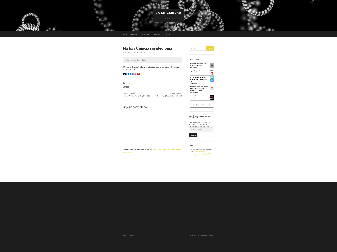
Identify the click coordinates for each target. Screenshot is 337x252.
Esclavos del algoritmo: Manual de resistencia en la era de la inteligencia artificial (199, 88)
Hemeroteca (146, 34)
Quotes (128, 83)
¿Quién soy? (134, 34)
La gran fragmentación (196, 71)
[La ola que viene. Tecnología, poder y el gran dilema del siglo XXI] (212, 81)
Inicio (125, 34)
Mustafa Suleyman (194, 83)
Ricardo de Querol (194, 72)
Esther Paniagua (194, 67)
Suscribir (193, 135)
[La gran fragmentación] (212, 74)
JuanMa (135, 52)
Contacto (168, 34)
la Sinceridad (168, 12)
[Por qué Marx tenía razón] (212, 99)
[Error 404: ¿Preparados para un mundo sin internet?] (212, 67)
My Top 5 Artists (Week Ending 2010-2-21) (137, 95)
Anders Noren (202, 236)
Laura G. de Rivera (194, 92)
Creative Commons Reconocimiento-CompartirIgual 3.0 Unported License (200, 154)
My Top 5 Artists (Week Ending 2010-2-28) (168, 95)
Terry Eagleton (193, 97)
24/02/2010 (126, 52)
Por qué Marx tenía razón (197, 96)
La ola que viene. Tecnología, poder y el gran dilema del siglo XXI (199, 79)
